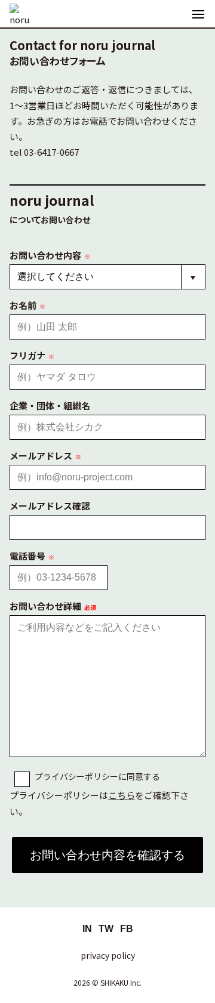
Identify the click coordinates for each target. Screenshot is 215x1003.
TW (106, 929)
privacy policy (108, 955)
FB (126, 929)
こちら (121, 795)
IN (87, 929)
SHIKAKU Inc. (121, 982)
